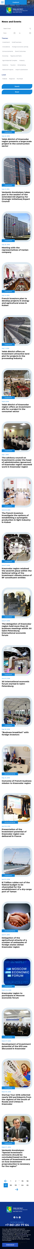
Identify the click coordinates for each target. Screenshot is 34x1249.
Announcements (7, 51)
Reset (17, 92)
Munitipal (20, 79)
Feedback (16, 2)
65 (27, 1185)
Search (17, 86)
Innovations (6, 47)
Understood (10, 1245)
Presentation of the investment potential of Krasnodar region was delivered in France (14, 832)
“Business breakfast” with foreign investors (15, 733)
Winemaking (22, 65)
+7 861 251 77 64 (17, 1224)
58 (11, 1185)
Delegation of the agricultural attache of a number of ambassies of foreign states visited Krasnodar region (14, 942)
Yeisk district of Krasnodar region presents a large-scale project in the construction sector (17, 142)
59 (16, 1185)
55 (22, 1181)
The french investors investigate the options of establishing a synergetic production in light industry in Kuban (16, 517)
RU (32, 2)
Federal (4, 79)
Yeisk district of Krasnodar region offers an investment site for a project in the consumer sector (16, 408)
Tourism (12, 65)
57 (6, 1185)
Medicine (5, 65)
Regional (12, 79)
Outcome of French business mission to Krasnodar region (16, 782)
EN (28, 2)
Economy (5, 56)
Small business (16, 42)
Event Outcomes (20, 51)
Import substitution (21, 69)
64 (22, 1185)
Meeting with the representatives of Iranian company (15, 250)
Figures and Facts (16, 56)
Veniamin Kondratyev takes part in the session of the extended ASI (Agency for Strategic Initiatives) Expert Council (16, 197)
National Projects (7, 69)
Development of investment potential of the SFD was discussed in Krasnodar (16, 1046)
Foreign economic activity (20, 47)
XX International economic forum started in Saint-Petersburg (15, 683)
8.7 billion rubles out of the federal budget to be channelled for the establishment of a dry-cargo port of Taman (17, 887)
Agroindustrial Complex (9, 60)
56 (27, 1181)
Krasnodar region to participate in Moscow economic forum (13, 995)
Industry (22, 60)
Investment (6, 42)
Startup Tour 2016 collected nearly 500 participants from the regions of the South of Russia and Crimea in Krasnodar (16, 1099)
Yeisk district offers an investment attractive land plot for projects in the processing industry (15, 355)
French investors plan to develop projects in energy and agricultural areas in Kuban (15, 302)
